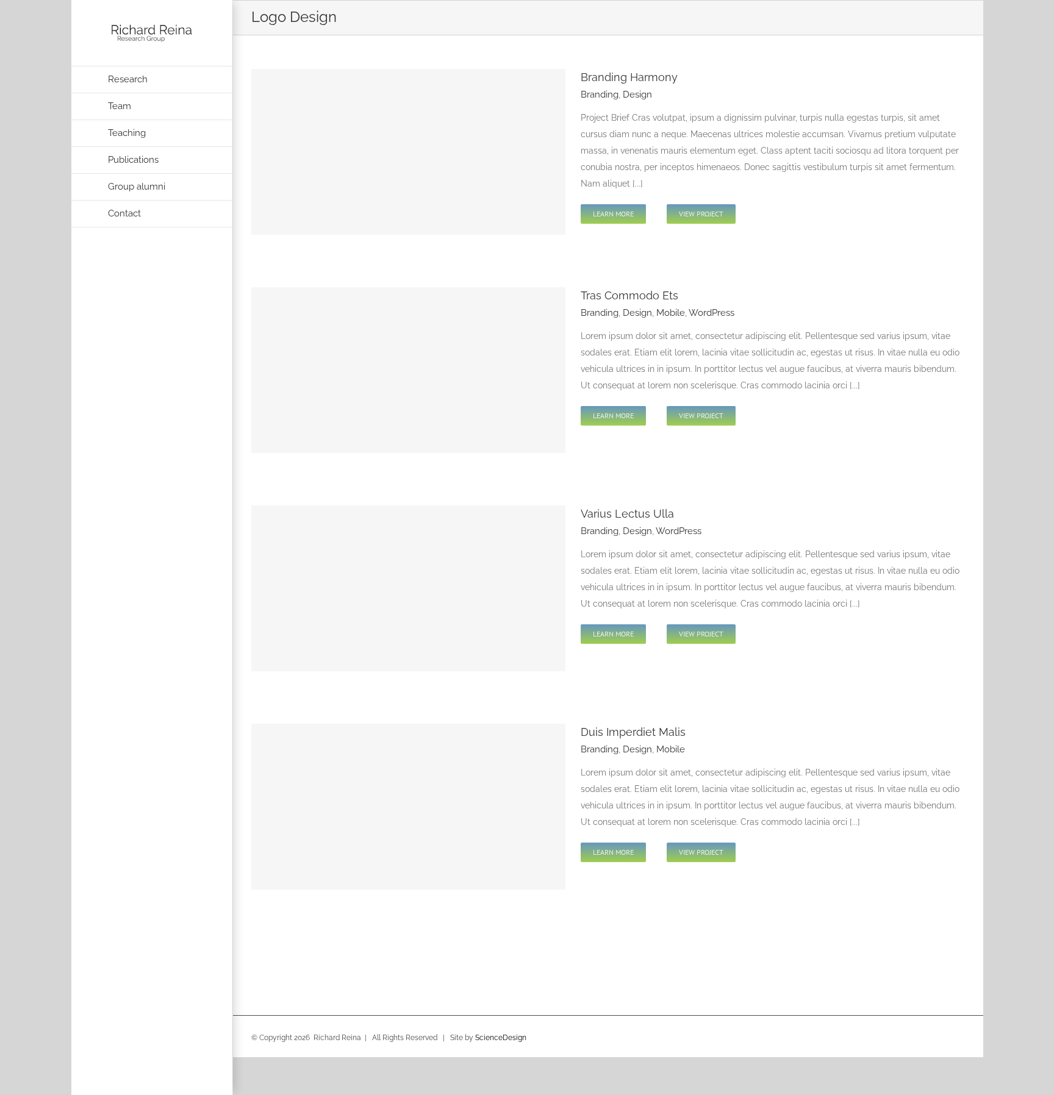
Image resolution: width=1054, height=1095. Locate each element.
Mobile (670, 312)
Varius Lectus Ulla (627, 513)
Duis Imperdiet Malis (633, 732)
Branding (599, 94)
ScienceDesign (500, 1037)
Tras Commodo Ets (629, 295)
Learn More (613, 213)
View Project (701, 213)
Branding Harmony (629, 77)
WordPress (711, 312)
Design (637, 94)
